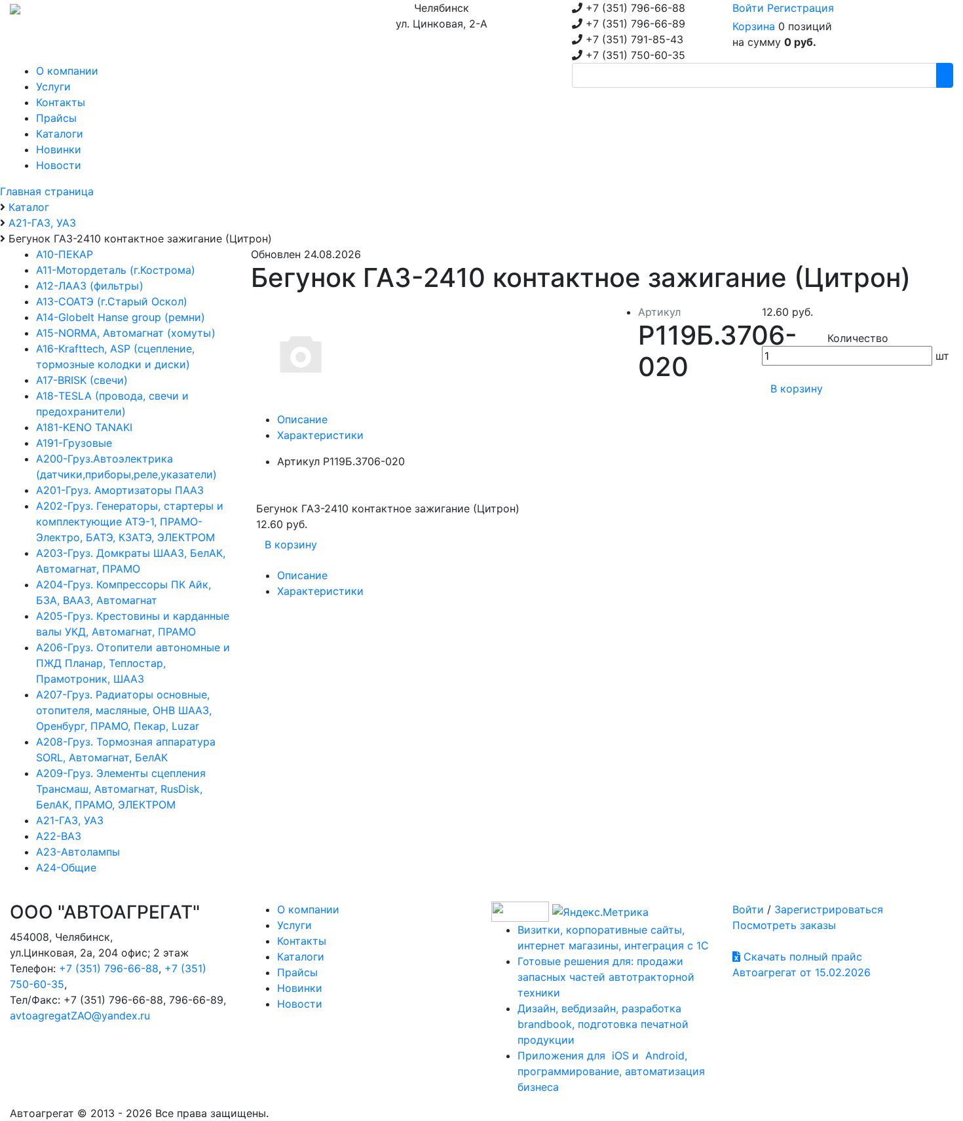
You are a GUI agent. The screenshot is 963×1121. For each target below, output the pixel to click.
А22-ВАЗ (58, 836)
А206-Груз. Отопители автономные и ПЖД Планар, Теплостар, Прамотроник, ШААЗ (133, 663)
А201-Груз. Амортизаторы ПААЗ (120, 490)
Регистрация (800, 7)
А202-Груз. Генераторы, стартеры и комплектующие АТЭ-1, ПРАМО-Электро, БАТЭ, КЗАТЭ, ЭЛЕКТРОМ (129, 521)
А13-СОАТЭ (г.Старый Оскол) (111, 301)
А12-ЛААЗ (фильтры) (89, 285)
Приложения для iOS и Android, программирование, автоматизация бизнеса (611, 1071)
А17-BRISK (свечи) (82, 380)
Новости (299, 1003)
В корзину (796, 388)
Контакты (301, 940)
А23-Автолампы (78, 851)
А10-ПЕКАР (64, 254)
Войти (748, 7)
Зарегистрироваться (828, 909)
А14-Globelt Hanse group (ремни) (120, 317)
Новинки (299, 988)
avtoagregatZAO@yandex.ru (80, 1015)
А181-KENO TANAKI (84, 427)
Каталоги (300, 956)
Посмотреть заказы (784, 925)
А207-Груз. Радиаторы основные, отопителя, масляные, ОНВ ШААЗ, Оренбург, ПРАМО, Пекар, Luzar (124, 710)
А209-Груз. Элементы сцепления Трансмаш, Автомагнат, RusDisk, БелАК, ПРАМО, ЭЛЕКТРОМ (121, 789)
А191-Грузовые (74, 442)
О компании (308, 909)
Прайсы (297, 972)
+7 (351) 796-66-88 (109, 968)
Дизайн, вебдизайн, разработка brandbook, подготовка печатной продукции (603, 1024)
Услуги (294, 925)
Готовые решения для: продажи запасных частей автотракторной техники (606, 977)
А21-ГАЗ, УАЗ (70, 820)
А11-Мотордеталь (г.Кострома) (115, 269)
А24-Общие (66, 867)
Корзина (753, 26)
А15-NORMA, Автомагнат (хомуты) (126, 332)
